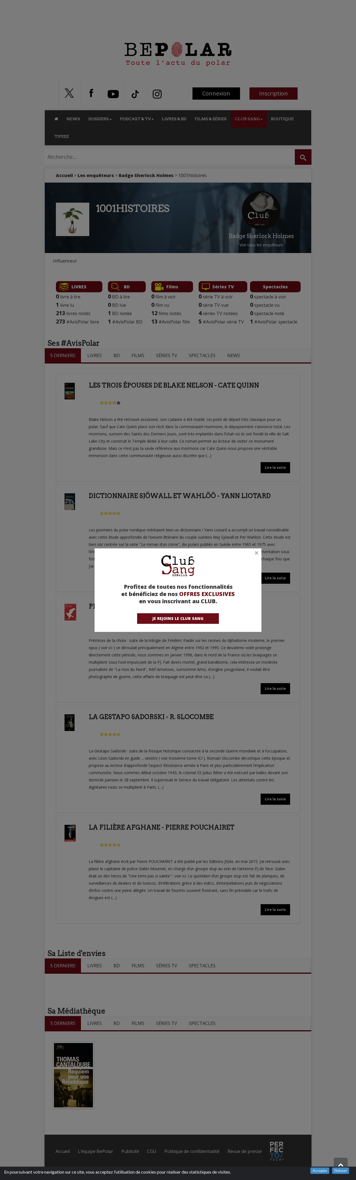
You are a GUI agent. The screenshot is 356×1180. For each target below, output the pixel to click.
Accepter (320, 1171)
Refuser (340, 1171)
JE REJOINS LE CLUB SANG (178, 618)
